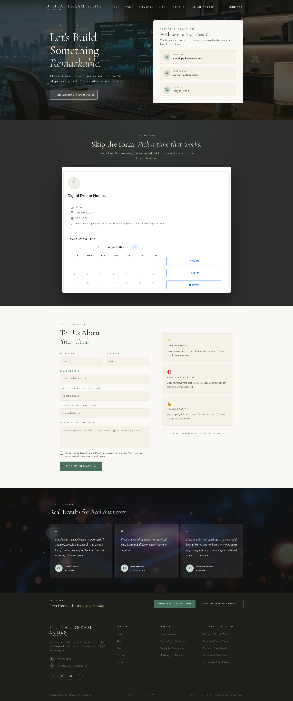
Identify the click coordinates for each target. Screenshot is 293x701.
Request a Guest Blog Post (216, 648)
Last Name (112, 353)
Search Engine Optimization (174, 641)
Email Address (69, 371)
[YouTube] (70, 676)
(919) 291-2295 (63, 659)
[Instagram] (61, 676)
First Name (67, 353)
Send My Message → (81, 466)
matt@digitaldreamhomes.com (71, 666)
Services (146, 7)
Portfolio (177, 7)
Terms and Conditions (148, 695)
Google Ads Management (173, 648)
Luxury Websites (168, 634)
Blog (162, 7)
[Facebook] (53, 676)
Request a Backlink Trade (215, 634)
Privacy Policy (129, 695)
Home (115, 7)
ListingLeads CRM (202, 7)
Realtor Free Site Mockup (220, 604)
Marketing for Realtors (171, 655)
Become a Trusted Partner (216, 641)
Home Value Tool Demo (174, 604)
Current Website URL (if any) (79, 405)
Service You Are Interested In (80, 388)
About (129, 7)
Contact (235, 7)
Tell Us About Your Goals (77, 422)
